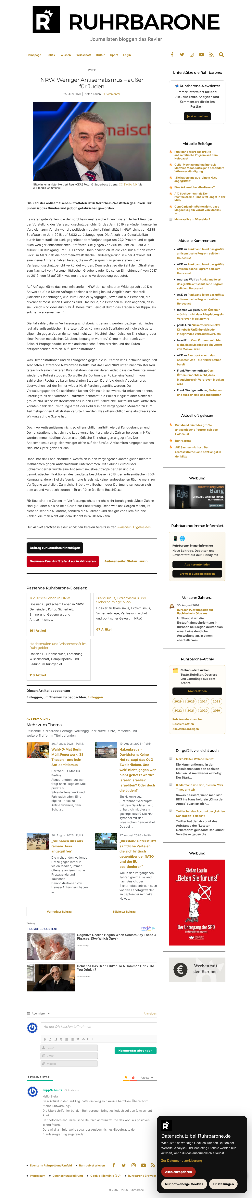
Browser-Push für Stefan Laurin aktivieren (63, 561)
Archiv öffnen (197, 691)
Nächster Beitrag (124, 911)
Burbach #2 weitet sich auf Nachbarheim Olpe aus (195, 611)
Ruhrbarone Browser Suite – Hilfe (150, 1175)
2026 (178, 701)
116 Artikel (38, 675)
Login (127, 55)
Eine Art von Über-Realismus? (194, 187)
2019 (216, 710)
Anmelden (150, 1013)
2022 (178, 710)
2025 (191, 701)
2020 (204, 710)
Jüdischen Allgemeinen (134, 527)
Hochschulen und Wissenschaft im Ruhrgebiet (58, 646)
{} (88, 1039)
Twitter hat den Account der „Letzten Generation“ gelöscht (200, 813)
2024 (204, 701)
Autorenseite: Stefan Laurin (125, 561)
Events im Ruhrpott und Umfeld (51, 1165)
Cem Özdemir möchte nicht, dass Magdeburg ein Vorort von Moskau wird (197, 210)
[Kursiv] (50, 1039)
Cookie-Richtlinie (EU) (105, 1175)
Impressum (37, 1175)
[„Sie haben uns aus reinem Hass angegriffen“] (38, 841)
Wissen (66, 55)
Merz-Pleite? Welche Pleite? (195, 759)
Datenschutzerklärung (68, 1175)
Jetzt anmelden (197, 116)
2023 (216, 701)
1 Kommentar (112, 94)
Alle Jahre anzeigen (185, 728)
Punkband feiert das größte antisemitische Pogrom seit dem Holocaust (196, 155)
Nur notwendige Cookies (184, 1184)
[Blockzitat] (78, 1039)
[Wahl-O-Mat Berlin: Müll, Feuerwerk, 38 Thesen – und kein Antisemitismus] (38, 750)
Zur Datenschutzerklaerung (181, 1160)
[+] (94, 1039)
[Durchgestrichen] (61, 1039)
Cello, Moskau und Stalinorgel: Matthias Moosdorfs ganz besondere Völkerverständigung (199, 168)
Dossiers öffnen (183, 724)
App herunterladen (197, 564)
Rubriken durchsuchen (187, 719)
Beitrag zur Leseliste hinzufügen (55, 548)
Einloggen (95, 697)
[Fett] (44, 1039)
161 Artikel (38, 631)
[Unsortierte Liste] (72, 1039)
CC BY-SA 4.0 (128, 184)
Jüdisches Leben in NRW (50, 598)
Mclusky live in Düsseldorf (192, 219)
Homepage (34, 55)
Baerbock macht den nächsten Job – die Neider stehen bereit (199, 360)
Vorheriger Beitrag (59, 911)
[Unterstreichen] (55, 1039)
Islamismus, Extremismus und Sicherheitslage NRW (121, 600)
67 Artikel (103, 629)
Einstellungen (223, 1184)
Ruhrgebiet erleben (92, 1165)
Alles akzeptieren (178, 1172)
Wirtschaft (83, 55)
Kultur (100, 55)
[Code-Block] (83, 1039)
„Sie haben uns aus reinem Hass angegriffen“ (67, 846)
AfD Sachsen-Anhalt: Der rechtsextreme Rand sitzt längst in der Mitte (199, 197)
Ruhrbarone (183, 440)
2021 (190, 710)
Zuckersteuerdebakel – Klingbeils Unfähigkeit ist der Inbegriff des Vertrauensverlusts (199, 329)
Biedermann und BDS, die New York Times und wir (199, 787)
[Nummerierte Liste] (66, 1039)
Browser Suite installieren (197, 573)
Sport (114, 55)
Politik (51, 55)
